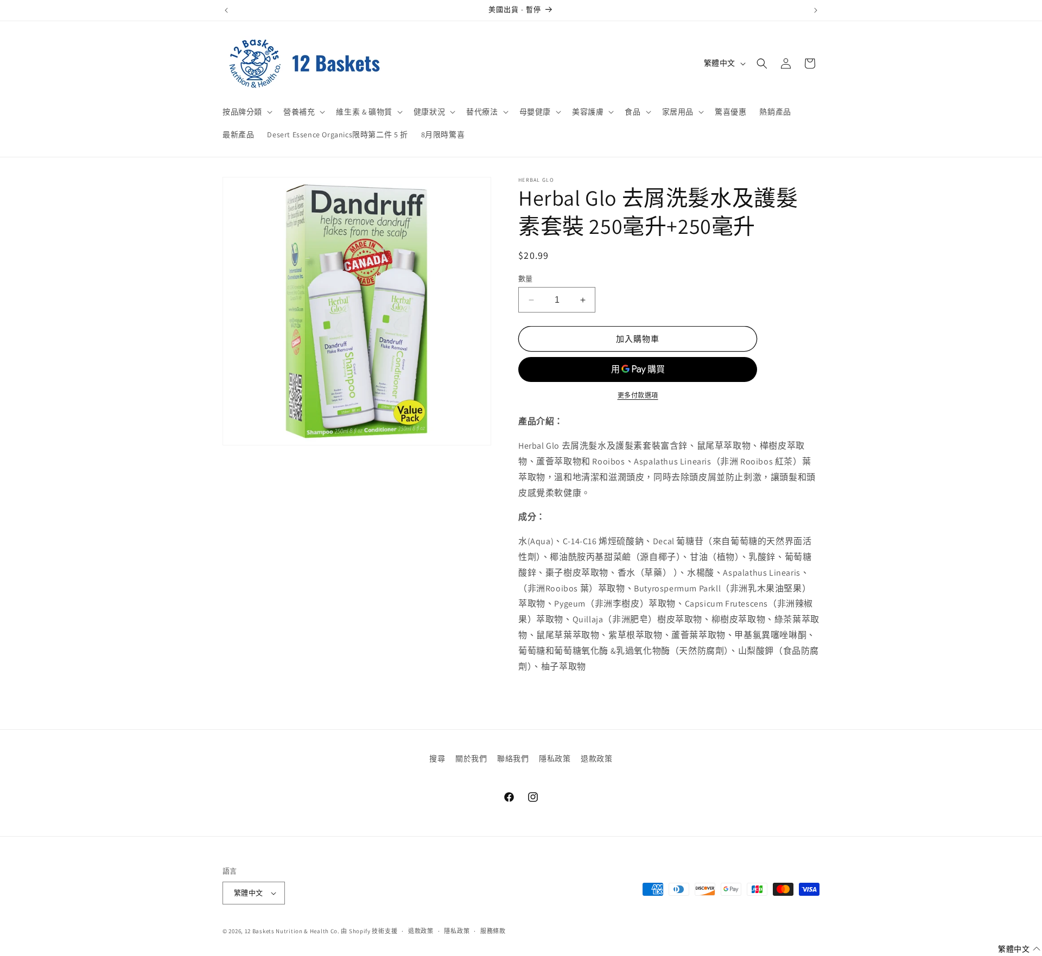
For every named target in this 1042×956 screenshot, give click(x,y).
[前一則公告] (226, 10)
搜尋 (437, 758)
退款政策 (596, 758)
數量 (525, 278)
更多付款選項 (638, 395)
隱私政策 (554, 758)
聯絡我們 (513, 758)
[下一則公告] (816, 10)
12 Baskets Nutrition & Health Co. (292, 931)
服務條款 (493, 931)
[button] (246, 111)
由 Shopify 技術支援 (369, 931)
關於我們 (471, 758)
